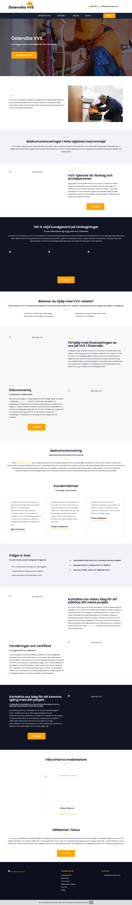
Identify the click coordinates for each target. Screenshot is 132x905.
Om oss (76, 16)
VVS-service (91, 626)
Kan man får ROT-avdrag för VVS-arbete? (92, 565)
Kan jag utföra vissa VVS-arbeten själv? (91, 570)
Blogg (88, 16)
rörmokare (23, 401)
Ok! (91, 902)
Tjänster (60, 16)
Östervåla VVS (44, 16)
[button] (95, 560)
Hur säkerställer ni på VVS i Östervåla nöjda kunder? (97, 560)
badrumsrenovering (24, 463)
